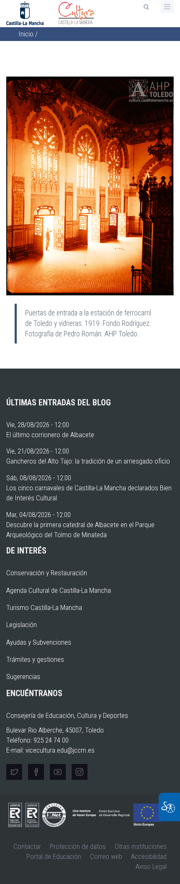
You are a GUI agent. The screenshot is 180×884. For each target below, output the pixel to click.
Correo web (106, 856)
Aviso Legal (151, 866)
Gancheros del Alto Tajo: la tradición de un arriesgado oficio (88, 461)
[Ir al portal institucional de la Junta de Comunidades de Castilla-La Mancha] (25, 12)
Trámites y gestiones (35, 659)
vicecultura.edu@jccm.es (60, 750)
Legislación (21, 624)
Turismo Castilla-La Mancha (44, 607)
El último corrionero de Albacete (50, 434)
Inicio (25, 34)
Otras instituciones (141, 846)
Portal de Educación (53, 856)
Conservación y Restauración (46, 573)
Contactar (27, 846)
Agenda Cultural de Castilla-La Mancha (58, 590)
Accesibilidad (149, 856)
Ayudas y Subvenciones (38, 642)
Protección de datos (78, 846)
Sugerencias (23, 676)
